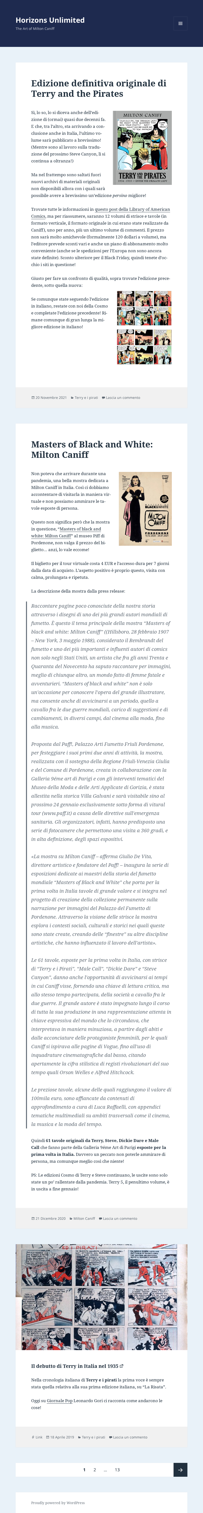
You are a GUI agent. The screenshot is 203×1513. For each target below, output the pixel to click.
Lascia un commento (123, 397)
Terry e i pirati (86, 397)
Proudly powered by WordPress (58, 1502)
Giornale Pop (60, 1400)
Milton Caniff (84, 1218)
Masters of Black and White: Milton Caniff (92, 449)
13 (119, 1470)
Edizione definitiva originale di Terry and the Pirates (98, 88)
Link (39, 1437)
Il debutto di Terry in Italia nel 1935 (74, 1366)
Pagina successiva (180, 1470)
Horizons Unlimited (50, 20)
